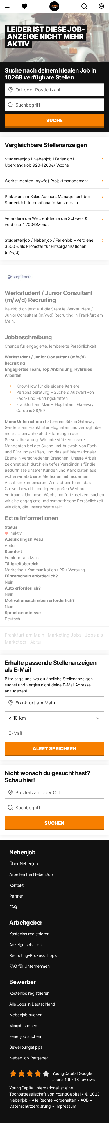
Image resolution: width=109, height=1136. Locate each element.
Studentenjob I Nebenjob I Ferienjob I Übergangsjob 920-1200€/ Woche (39, 161)
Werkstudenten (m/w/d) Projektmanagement (46, 180)
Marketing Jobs (64, 635)
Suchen (54, 823)
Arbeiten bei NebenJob (31, 874)
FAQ (13, 906)
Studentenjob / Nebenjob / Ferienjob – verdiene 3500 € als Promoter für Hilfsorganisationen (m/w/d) (49, 246)
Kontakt (16, 885)
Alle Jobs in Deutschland (32, 1003)
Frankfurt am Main (24, 635)
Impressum (66, 1106)
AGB (85, 1100)
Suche (54, 120)
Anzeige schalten (25, 944)
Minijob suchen (23, 1025)
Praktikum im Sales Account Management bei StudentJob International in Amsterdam (47, 199)
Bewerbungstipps (25, 1047)
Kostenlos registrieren (29, 933)
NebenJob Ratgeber (28, 1057)
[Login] (101, 6)
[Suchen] (86, 6)
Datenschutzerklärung (30, 1106)
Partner (16, 895)
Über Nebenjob (23, 863)
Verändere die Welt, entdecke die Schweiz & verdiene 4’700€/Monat (46, 221)
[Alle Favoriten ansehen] (24, 6)
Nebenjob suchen (25, 1014)
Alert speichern (54, 748)
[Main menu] (7, 6)
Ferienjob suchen (25, 1036)
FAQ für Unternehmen (29, 966)
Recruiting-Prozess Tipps (33, 955)
